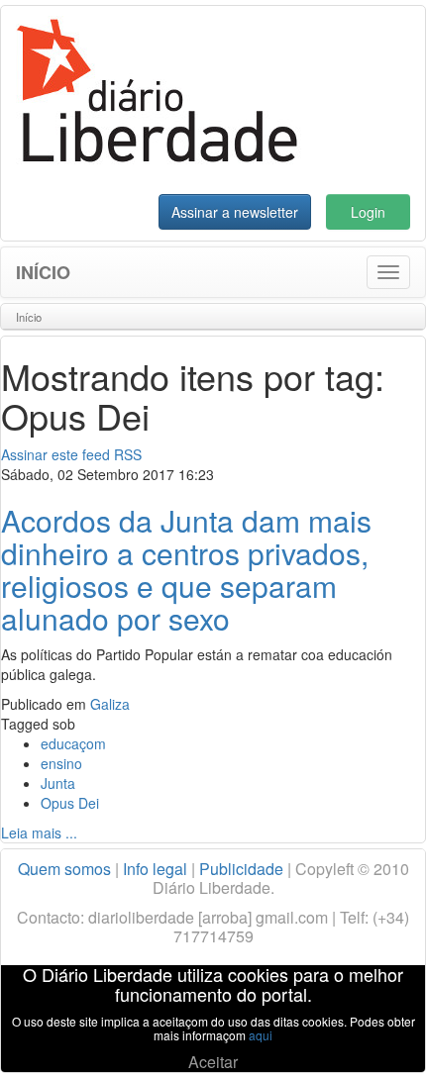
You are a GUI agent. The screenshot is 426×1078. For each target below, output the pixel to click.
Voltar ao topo (367, 1037)
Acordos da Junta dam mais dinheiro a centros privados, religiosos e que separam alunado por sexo (186, 569)
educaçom (73, 743)
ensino (61, 763)
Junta (58, 783)
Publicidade (241, 868)
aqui (260, 1035)
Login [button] (368, 212)
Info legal (155, 868)
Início (43, 272)
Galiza (110, 704)
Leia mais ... (39, 832)
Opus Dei (70, 803)
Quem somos (64, 868)
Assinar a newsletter (234, 212)
